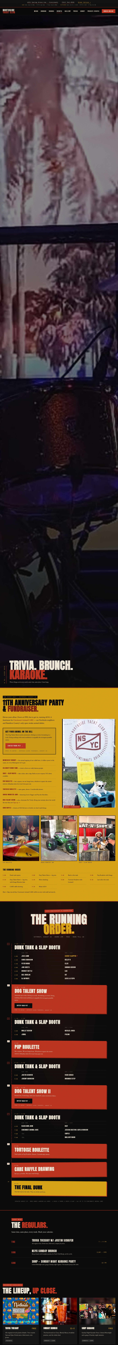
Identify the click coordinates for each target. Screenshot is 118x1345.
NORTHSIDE (9, 11)
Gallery (68, 11)
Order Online (109, 11)
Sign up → (16, 803)
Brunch (43, 11)
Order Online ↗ (84, 2)
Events (59, 11)
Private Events (93, 11)
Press (75, 11)
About (82, 11)
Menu (36, 11)
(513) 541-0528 (68, 2)
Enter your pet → (15, 746)
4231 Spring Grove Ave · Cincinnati (42, 2)
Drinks (51, 11)
